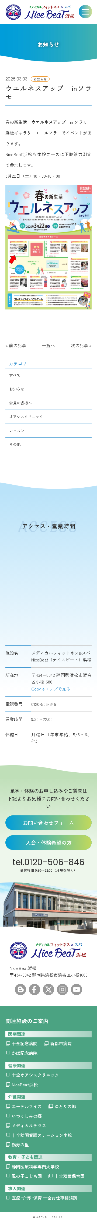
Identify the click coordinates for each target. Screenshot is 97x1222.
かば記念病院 (24, 1053)
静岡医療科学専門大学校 (35, 1166)
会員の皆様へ (20, 403)
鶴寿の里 (20, 1144)
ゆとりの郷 (65, 1106)
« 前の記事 (15, 345)
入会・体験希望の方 (49, 842)
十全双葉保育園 (69, 1176)
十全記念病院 (24, 1043)
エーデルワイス (27, 1106)
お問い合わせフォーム (48, 822)
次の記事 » (81, 345)
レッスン (16, 430)
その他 (14, 444)
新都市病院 (61, 1043)
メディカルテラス (29, 1125)
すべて (14, 375)
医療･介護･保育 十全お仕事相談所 (44, 1198)
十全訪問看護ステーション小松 (42, 1135)
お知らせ (16, 389)
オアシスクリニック (26, 416)
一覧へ (48, 345)
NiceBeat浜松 (25, 1084)
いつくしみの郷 (27, 1116)
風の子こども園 (27, 1176)
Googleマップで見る (51, 688)
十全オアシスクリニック (35, 1075)
